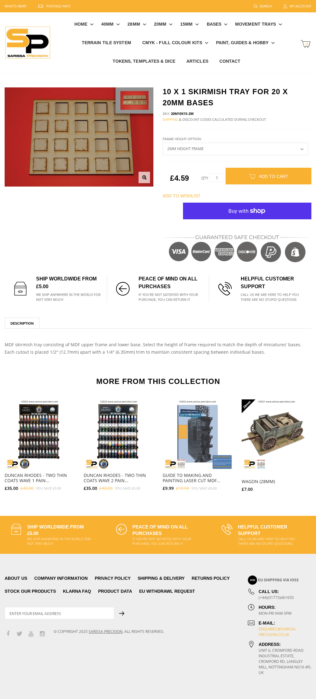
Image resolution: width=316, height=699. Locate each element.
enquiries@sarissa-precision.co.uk (278, 631)
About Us (16, 578)
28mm (133, 24)
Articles (197, 61)
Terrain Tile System (106, 42)
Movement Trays (255, 24)
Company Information (61, 578)
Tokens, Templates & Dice (144, 61)
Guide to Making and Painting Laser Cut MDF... (191, 477)
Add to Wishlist (182, 195)
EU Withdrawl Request (167, 591)
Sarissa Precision (106, 631)
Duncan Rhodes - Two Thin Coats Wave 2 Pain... (115, 477)
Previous (13, 443)
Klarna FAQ (77, 591)
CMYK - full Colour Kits (172, 42)
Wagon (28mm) (258, 481)
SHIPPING (170, 119)
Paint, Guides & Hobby (242, 42)
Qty (204, 178)
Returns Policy (211, 578)
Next (303, 443)
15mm (186, 24)
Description (22, 323)
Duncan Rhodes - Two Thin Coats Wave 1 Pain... (36, 477)
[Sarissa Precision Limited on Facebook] (8, 634)
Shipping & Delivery (161, 578)
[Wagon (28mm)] (276, 434)
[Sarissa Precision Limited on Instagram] (42, 634)
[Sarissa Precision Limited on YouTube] (31, 634)
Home (80, 24)
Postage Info (58, 6)
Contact (230, 61)
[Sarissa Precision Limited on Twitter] (19, 634)
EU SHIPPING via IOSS (278, 580)
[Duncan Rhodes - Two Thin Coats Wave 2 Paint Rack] (118, 434)
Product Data (115, 591)
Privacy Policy (113, 578)
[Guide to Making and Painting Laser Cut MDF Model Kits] (197, 434)
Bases (214, 24)
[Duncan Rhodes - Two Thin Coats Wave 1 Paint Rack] (39, 434)
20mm (160, 24)
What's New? (16, 6)
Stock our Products (30, 591)
